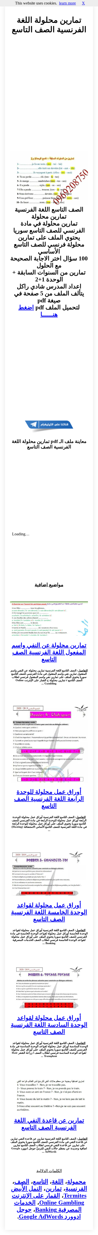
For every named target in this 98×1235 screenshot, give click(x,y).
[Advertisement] (49, 97)
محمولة (76, 1181)
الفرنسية (76, 1188)
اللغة (58, 1181)
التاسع (40, 1181)
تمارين (53, 1188)
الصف (21, 1181)
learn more (67, 3)
